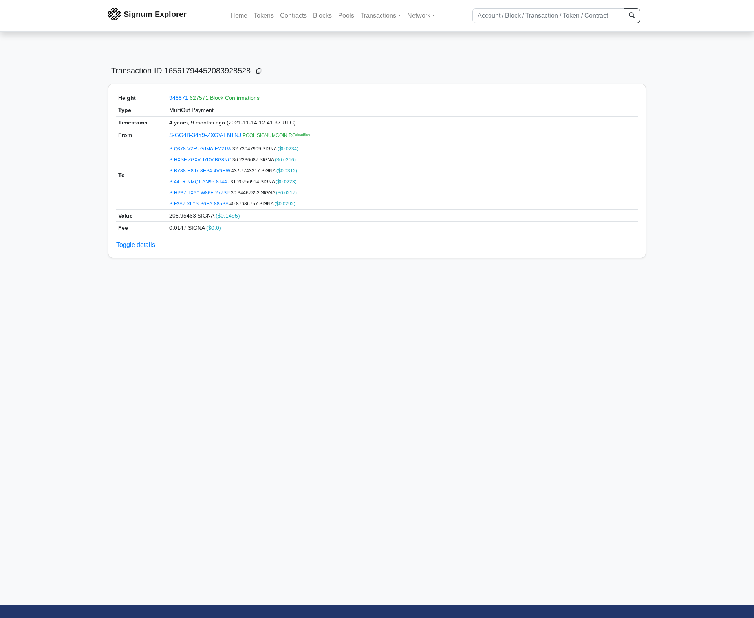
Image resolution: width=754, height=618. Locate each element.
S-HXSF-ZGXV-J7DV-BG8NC (200, 160)
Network (418, 15)
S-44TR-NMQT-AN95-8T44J (200, 182)
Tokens (264, 15)
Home (239, 15)
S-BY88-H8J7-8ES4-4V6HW (200, 171)
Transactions (378, 15)
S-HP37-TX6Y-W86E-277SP (200, 193)
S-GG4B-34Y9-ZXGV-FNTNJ (206, 135)
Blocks (322, 15)
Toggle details (135, 244)
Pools (346, 15)
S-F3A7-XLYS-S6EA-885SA (199, 204)
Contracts (293, 15)
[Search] (632, 15)
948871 (178, 98)
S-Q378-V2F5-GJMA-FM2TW (200, 149)
